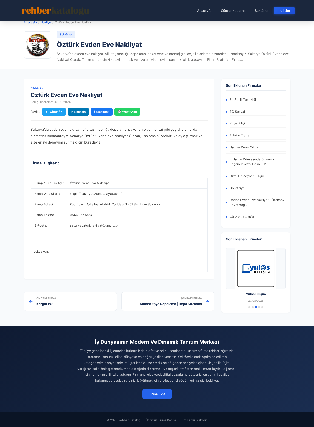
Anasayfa (204, 10)
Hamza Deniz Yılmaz (245, 147)
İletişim (284, 10)
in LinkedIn (78, 111)
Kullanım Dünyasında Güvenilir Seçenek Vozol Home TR (252, 161)
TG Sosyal (237, 111)
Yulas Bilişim (239, 123)
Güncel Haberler (233, 10)
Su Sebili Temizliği (243, 99)
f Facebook (101, 111)
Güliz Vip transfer (242, 217)
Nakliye (46, 22)
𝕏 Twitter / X (54, 111)
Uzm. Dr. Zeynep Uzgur (247, 176)
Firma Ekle (157, 394)
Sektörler (261, 10)
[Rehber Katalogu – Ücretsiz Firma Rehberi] (55, 11)
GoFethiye (237, 188)
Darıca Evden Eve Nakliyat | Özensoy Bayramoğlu (257, 202)
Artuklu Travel (240, 135)
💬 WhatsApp (127, 111)
